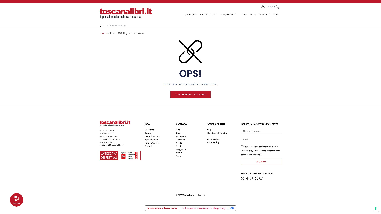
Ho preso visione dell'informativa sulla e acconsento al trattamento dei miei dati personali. (260, 150)
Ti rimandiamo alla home (190, 94)
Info (275, 15)
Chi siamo (149, 130)
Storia (179, 152)
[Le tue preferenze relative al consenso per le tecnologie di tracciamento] (376, 209)
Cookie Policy (213, 142)
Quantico (201, 195)
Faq (209, 130)
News (244, 15)
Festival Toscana (152, 136)
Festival (148, 146)
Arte (178, 130)
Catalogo (191, 15)
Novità (179, 143)
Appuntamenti (229, 15)
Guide (179, 133)
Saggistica (181, 149)
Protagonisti (208, 15)
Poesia (179, 146)
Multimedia (181, 136)
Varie (178, 156)
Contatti (149, 133)
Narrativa (180, 139)
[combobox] (123, 25)
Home (104, 33)
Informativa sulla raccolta (162, 208)
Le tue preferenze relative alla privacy (204, 208)
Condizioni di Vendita (217, 133)
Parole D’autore (260, 15)
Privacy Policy (213, 139)
